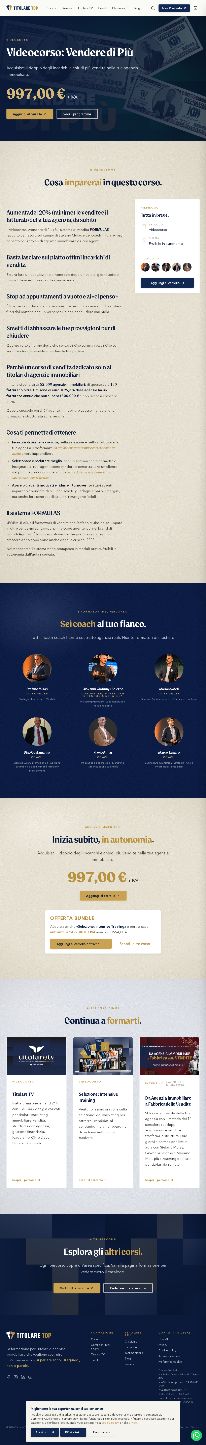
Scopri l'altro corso (135, 944)
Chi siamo (118, 8)
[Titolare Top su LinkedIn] (23, 1377)
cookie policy (110, 1422)
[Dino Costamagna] (176, 267)
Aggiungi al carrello (27, 114)
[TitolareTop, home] (22, 8)
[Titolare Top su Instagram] (16, 1377)
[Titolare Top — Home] (28, 1335)
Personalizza (101, 1432)
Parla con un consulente (128, 1288)
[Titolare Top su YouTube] (30, 1377)
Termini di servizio (170, 1356)
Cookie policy (167, 1350)
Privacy (163, 1345)
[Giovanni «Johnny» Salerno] (155, 267)
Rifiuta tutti (73, 1432)
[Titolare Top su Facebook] (8, 1377)
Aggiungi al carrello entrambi (78, 944)
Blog (137, 8)
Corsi (49, 8)
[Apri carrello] (196, 8)
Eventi (102, 8)
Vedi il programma (77, 114)
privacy (133, 1422)
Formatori (131, 1347)
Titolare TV (85, 8)
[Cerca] (153, 8)
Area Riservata (172, 8)
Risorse (67, 8)
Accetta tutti (45, 1432)
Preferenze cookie (170, 1361)
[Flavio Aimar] (187, 267)
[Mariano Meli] (166, 267)
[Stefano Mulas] (145, 267)
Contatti (164, 1339)
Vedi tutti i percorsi (74, 1288)
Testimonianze (134, 1353)
